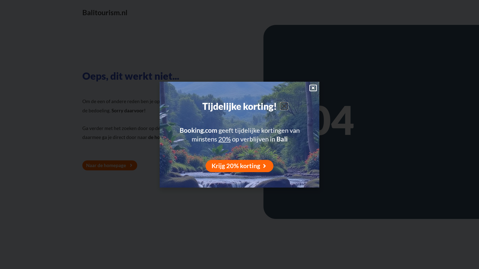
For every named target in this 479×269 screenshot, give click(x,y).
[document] (239, 134)
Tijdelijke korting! (239, 106)
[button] (284, 106)
